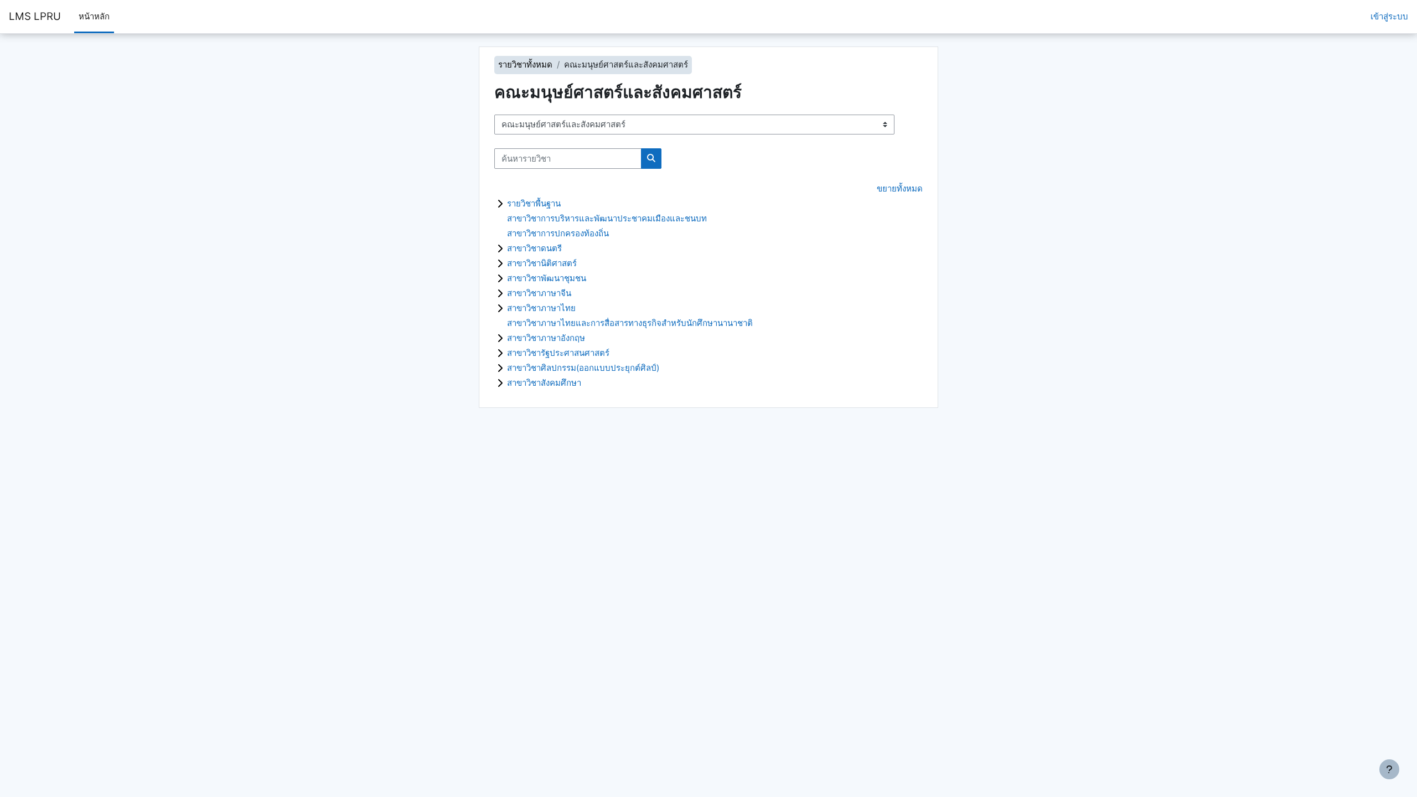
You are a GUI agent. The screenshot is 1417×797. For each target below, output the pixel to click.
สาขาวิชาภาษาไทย (541, 308)
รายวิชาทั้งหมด (525, 64)
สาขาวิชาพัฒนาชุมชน (546, 278)
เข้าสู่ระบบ (1389, 16)
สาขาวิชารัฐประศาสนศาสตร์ (558, 353)
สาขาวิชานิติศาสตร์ (542, 263)
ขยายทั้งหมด (900, 188)
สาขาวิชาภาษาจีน (539, 293)
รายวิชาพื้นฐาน (534, 203)
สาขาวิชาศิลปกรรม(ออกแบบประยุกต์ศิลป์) (583, 368)
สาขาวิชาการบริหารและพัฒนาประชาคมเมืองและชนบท (607, 218)
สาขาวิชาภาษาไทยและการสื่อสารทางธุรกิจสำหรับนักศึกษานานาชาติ (630, 323)
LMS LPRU (35, 16)
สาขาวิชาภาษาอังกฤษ (546, 338)
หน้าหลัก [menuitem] (94, 16)
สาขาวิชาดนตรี (534, 248)
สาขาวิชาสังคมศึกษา (544, 382)
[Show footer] (1389, 769)
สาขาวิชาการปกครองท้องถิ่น (558, 233)
